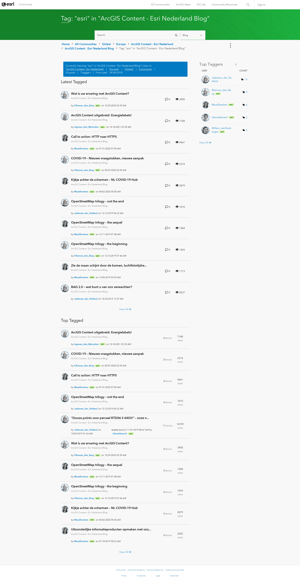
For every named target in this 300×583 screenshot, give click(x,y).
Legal (158, 576)
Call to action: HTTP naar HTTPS (94, 137)
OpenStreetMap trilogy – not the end (97, 201)
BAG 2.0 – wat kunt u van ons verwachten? (101, 287)
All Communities (160, 4)
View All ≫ (125, 309)
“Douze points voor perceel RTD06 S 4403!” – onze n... (110, 418)
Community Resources (224, 4)
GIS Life (201, 4)
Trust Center (141, 576)
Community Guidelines (136, 570)
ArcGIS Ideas (183, 4)
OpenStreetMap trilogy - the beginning (99, 244)
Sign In (261, 4)
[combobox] (137, 35)
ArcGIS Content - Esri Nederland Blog (89, 48)
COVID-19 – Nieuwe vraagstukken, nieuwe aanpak (107, 158)
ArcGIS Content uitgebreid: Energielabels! (101, 115)
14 (246, 79)
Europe (121, 44)
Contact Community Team (174, 570)
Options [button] (231, 45)
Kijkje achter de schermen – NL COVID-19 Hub (104, 180)
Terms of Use (120, 570)
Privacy (124, 576)
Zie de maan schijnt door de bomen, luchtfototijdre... (109, 265)
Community (25, 4)
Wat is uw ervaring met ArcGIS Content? (100, 93)
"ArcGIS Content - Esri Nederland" (85, 69)
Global (106, 44)
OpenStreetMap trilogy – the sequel (96, 222)
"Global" (129, 69)
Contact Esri (174, 576)
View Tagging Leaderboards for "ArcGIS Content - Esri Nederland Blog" (219, 64)
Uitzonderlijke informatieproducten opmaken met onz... (111, 529)
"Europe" (114, 69)
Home (66, 44)
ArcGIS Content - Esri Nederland (152, 44)
